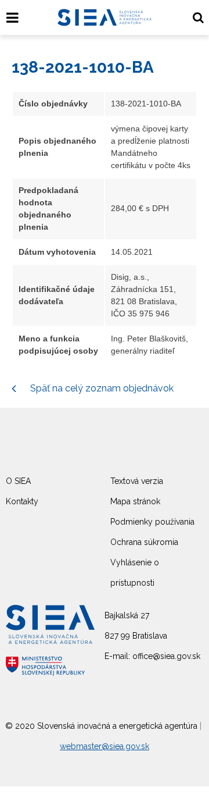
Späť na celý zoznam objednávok (101, 388)
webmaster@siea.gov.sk (104, 746)
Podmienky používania (152, 521)
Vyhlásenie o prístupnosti (134, 572)
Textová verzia (136, 481)
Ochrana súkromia (144, 542)
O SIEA (18, 481)
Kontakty (22, 501)
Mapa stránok (135, 501)
